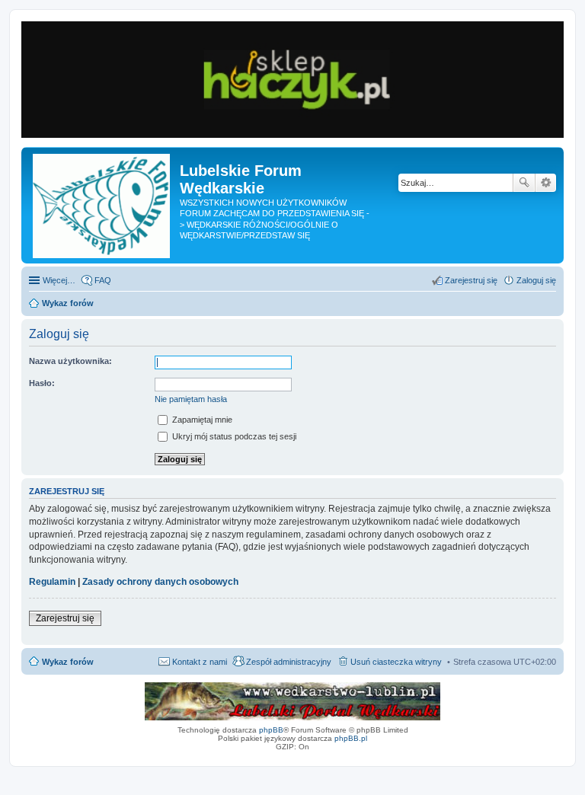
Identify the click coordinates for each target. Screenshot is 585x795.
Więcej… (59, 280)
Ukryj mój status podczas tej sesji (233, 436)
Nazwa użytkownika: (70, 361)
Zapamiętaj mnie (201, 419)
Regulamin (52, 581)
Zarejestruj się (65, 618)
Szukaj (524, 183)
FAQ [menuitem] (102, 280)
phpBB (271, 730)
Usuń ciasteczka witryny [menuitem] (396, 661)
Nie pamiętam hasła (191, 399)
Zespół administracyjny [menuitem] (288, 661)
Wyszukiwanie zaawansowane (545, 183)
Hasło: (42, 383)
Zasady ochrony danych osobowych (160, 581)
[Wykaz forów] (102, 205)
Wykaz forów (68, 661)
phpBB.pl (350, 738)
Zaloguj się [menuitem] (536, 280)
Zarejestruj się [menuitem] (471, 280)
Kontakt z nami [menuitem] (199, 661)
